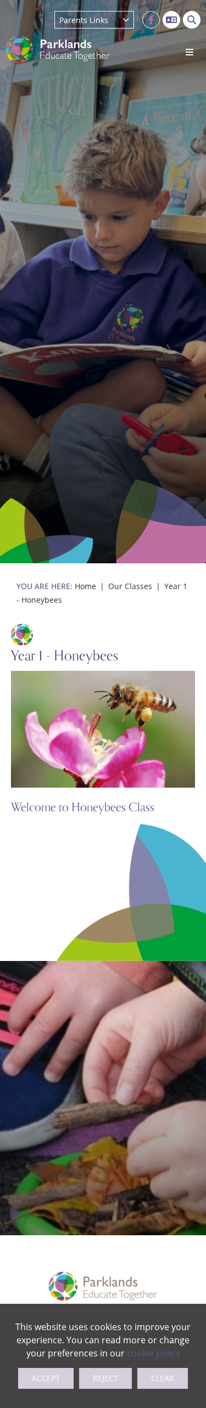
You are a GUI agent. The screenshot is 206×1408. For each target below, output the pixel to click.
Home (85, 586)
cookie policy (153, 1353)
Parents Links (83, 20)
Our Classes (130, 586)
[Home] (57, 49)
